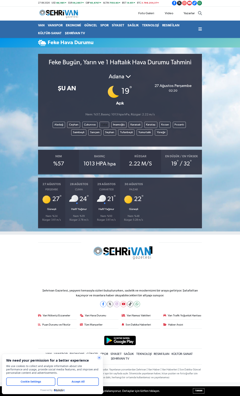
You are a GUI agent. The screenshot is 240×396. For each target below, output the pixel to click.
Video (169, 13)
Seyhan (109, 132)
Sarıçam (95, 132)
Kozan (165, 124)
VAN (41, 25)
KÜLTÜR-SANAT (50, 33)
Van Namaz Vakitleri (139, 315)
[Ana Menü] (200, 29)
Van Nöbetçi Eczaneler (56, 315)
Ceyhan (73, 124)
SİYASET (118, 25)
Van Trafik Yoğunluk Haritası (184, 315)
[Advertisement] (23, 107)
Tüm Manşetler (93, 324)
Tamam (198, 391)
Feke (104, 124)
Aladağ (58, 124)
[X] (110, 304)
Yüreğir (161, 132)
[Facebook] (103, 304)
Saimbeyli (78, 132)
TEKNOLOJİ (150, 25)
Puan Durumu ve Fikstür (56, 324)
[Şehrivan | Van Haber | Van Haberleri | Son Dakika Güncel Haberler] (59, 13)
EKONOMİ (73, 25)
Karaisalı (135, 124)
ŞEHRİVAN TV (75, 33)
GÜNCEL (90, 25)
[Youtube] (123, 304)
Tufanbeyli (126, 132)
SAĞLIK (133, 25)
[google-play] (120, 340)
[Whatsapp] (137, 304)
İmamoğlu (119, 124)
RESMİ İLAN (170, 25)
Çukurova (90, 124)
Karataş (150, 124)
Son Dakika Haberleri (138, 324)
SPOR (104, 25)
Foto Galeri (146, 13)
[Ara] (200, 13)
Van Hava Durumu (95, 315)
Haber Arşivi (175, 324)
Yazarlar (189, 13)
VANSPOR (55, 25)
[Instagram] (117, 304)
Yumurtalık (144, 132)
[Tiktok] (130, 304)
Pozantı (179, 124)
